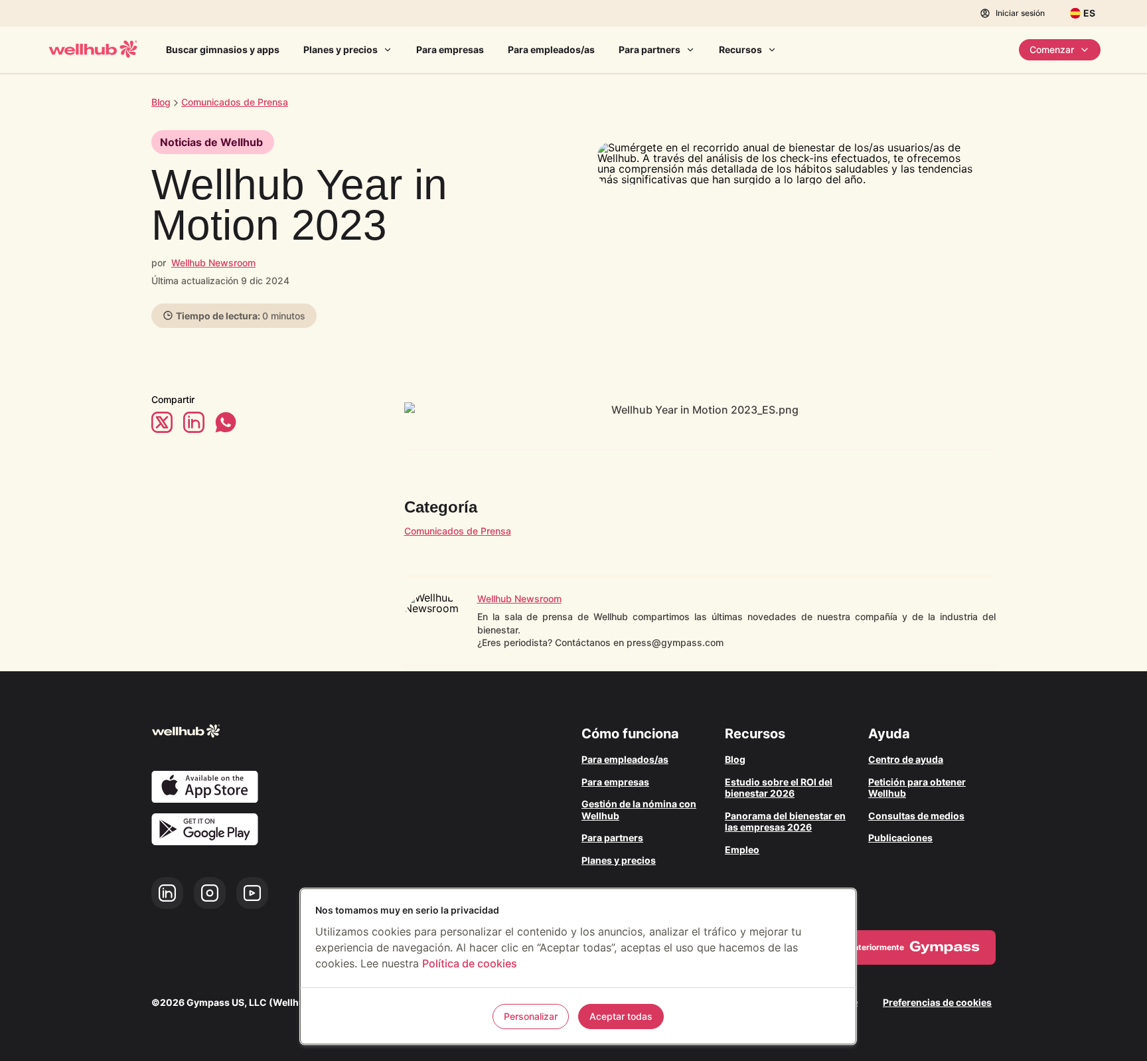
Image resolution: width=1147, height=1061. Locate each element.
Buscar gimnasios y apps (222, 49)
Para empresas (450, 49)
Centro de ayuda (905, 759)
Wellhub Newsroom (213, 262)
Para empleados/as (551, 49)
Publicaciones (900, 837)
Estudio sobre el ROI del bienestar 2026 (778, 787)
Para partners (649, 49)
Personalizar (531, 1016)
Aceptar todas (620, 1016)
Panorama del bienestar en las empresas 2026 (785, 821)
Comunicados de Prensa (457, 530)
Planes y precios (340, 49)
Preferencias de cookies (937, 1002)
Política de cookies (469, 963)
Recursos (740, 49)
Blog (161, 102)
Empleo (742, 849)
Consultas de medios (916, 815)
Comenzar (1052, 49)
